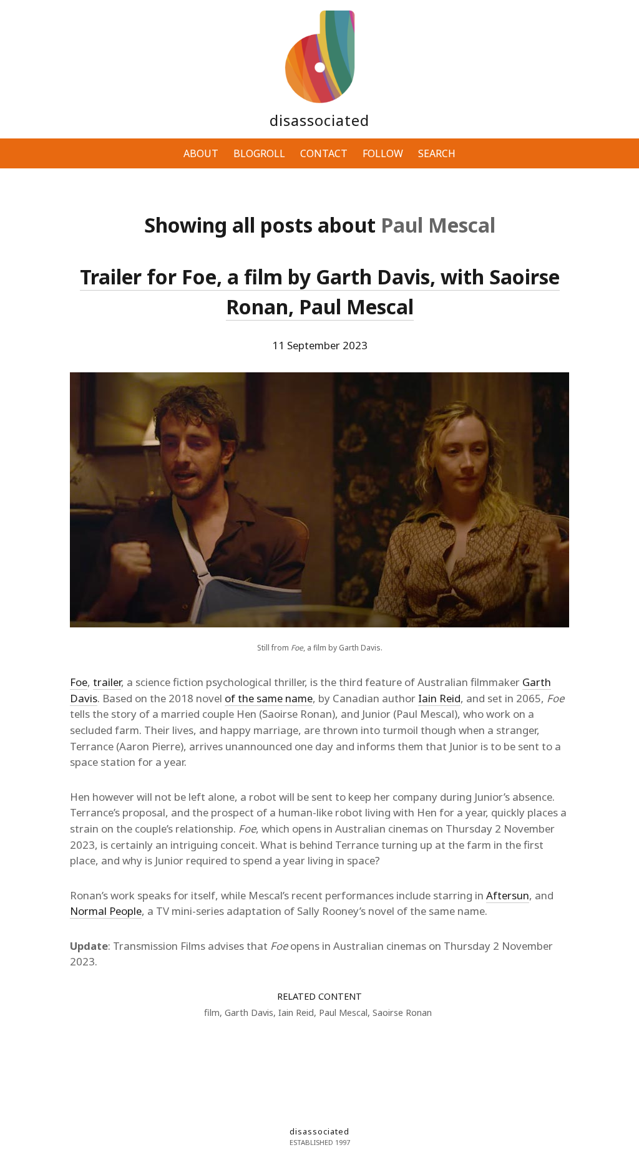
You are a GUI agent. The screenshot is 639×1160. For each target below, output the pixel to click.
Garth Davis (249, 1012)
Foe (78, 682)
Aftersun (507, 895)
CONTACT (324, 153)
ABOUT (200, 153)
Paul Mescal (343, 1012)
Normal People (106, 911)
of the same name (269, 698)
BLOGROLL (259, 153)
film (212, 1012)
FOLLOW (383, 153)
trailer (107, 682)
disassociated (319, 120)
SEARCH (437, 153)
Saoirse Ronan (402, 1012)
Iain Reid (439, 698)
